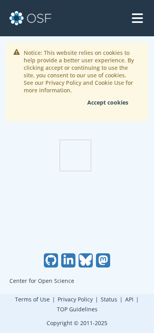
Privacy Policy (75, 299)
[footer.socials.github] (51, 260)
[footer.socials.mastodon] (103, 260)
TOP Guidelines (77, 309)
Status (109, 299)
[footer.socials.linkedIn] (68, 260)
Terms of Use (32, 299)
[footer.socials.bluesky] (86, 260)
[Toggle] (137, 18)
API (129, 299)
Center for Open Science (41, 280)
